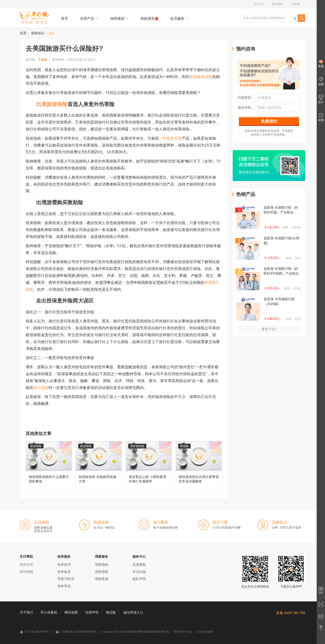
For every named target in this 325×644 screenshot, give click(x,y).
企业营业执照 (205, 631)
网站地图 (71, 612)
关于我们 (26, 612)
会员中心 (259, 4)
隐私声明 (139, 579)
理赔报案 (101, 572)
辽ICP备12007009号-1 (37, 631)
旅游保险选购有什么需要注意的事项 (49, 466)
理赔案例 (101, 579)
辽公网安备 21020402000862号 (78, 631)
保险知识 (37, 33)
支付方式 (26, 564)
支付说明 (26, 572)
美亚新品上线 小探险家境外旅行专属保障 (149, 466)
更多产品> (269, 329)
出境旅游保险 (52, 104)
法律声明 (91, 612)
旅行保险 (41, 388)
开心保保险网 (34, 17)
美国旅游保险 (200, 77)
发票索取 (139, 564)
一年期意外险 (170, 138)
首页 (64, 18)
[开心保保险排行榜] (294, 18)
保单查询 (64, 564)
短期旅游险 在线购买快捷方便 (99, 466)
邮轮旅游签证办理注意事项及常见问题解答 (199, 466)
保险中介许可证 (183, 631)
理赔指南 (101, 564)
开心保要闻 (48, 612)
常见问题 (139, 572)
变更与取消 (65, 579)
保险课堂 (147, 18)
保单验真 (64, 572)
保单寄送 (64, 586)
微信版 (111, 612)
